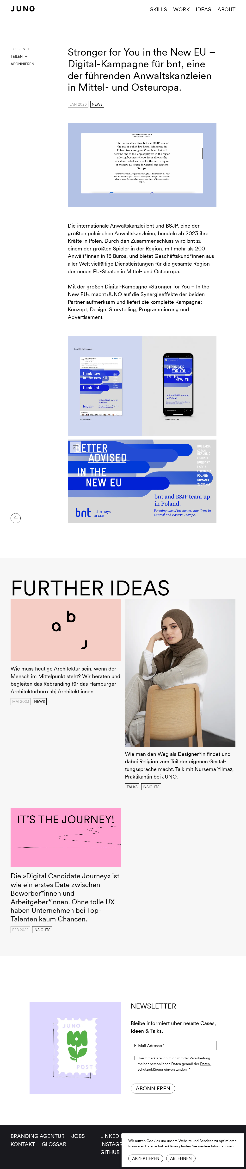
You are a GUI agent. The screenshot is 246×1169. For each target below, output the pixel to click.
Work (181, 9)
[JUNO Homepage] (23, 9)
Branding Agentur (38, 1136)
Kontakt (23, 1144)
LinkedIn (112, 1136)
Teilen (17, 56)
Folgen (18, 49)
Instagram (116, 1144)
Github (110, 1152)
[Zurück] (16, 518)
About (226, 9)
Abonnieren (22, 64)
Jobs (78, 1136)
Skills (158, 9)
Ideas (203, 9)
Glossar (54, 1144)
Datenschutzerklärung (162, 1146)
